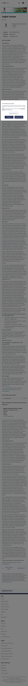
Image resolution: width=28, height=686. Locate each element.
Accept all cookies (18, 117)
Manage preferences (13, 113)
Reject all (9, 117)
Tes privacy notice (9, 109)
